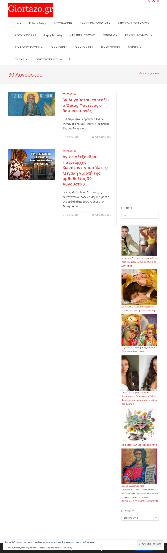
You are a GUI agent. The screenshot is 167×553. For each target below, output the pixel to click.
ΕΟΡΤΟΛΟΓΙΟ (69, 94)
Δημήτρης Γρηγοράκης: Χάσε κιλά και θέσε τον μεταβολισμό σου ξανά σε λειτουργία (139, 262)
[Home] (140, 73)
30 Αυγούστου (152, 73)
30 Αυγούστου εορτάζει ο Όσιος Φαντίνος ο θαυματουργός (86, 105)
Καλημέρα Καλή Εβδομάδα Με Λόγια (139, 444)
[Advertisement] (140, 151)
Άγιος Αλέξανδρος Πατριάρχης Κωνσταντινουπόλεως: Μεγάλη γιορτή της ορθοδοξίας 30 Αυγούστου (85, 170)
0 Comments (71, 137)
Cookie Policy (66, 547)
